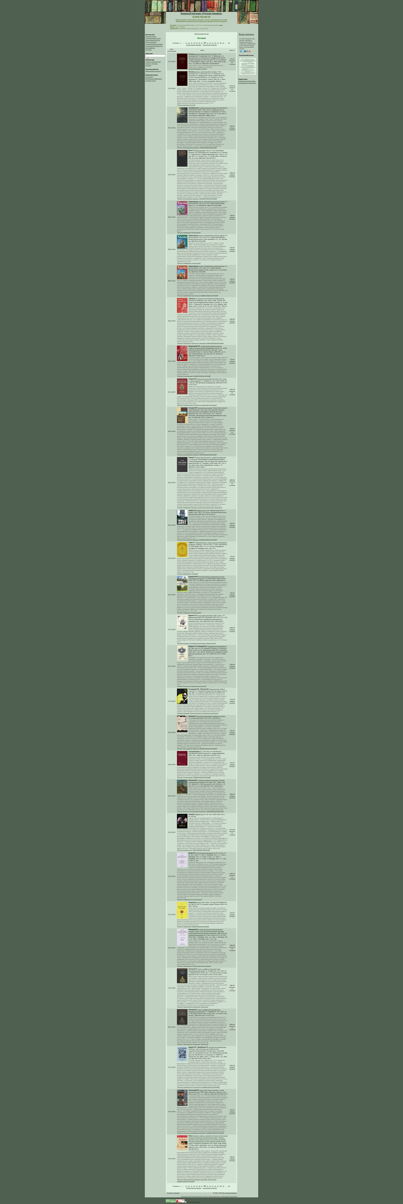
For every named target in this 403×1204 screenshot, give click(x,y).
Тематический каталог (152, 40)
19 (197, 43)
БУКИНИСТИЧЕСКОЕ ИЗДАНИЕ (208, 199)
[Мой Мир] (245, 51)
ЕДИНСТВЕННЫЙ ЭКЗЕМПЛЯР (207, 147)
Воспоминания (200, 150)
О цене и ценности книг (153, 62)
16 (189, 43)
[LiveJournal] (247, 51)
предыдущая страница (193, 45)
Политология (187, 343)
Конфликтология (188, 405)
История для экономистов (217, 1047)
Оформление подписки (153, 71)
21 (202, 43)
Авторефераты (150, 48)
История (203, 69)
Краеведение (187, 232)
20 (199, 43)
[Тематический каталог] (247, 74)
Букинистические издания (246, 81)
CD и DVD (148, 50)
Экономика (202, 343)
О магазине (149, 77)
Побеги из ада (201, 510)
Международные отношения (202, 966)
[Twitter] (243, 51)
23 (207, 43)
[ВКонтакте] (241, 51)
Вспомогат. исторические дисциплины (205, 405)
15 (186, 43)
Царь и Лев (203, 1090)
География (194, 574)
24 (210, 43)
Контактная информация (153, 79)
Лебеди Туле (199, 814)
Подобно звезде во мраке (207, 108)
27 (218, 43)
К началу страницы (173, 1193)
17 (191, 43)
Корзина (148, 66)
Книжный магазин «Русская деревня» (201, 13)
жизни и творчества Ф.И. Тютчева (202, 54)
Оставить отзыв (150, 81)
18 (194, 43)
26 (215, 43)
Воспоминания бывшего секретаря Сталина (210, 716)
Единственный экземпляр (153, 46)
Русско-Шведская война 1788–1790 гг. (209, 615)
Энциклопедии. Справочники (191, 1007)
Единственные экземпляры (247, 83)
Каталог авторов (150, 42)
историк (194, 902)
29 (223, 43)
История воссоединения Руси (205, 853)
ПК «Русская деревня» (229, 1193)
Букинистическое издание (154, 44)
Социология (195, 343)
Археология (217, 507)
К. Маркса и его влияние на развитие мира (206, 298)
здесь (221, 25)
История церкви (187, 376)
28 (220, 43)
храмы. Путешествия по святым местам (206, 202)
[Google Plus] (250, 51)
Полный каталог (150, 37)
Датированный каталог (153, 38)
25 (213, 43)
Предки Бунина (214, 689)
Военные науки (210, 643)
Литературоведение (195, 69)
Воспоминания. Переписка (191, 147)
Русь (195, 751)
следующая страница (210, 45)
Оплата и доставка (151, 64)
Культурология (195, 232)
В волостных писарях (205, 408)
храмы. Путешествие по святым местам (206, 266)
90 (229, 43)
